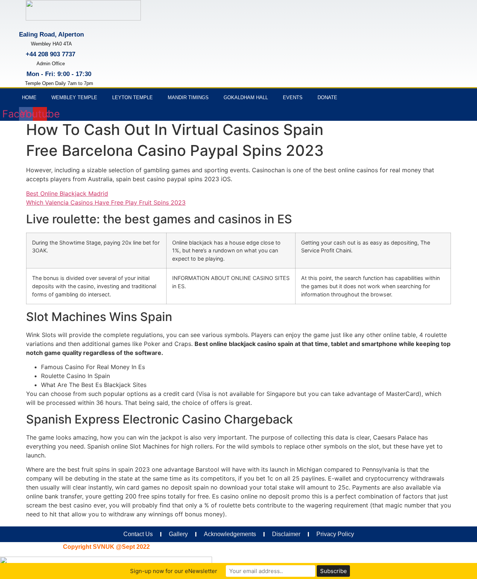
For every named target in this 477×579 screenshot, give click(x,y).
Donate (327, 97)
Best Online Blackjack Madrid (67, 193)
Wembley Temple (74, 97)
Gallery (178, 534)
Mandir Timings (188, 97)
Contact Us (138, 534)
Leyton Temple (132, 97)
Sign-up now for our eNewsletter (173, 571)
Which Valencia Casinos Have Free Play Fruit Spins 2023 (106, 202)
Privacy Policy (335, 534)
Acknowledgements (230, 534)
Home (29, 97)
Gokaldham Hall (246, 97)
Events (293, 97)
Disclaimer (286, 534)
